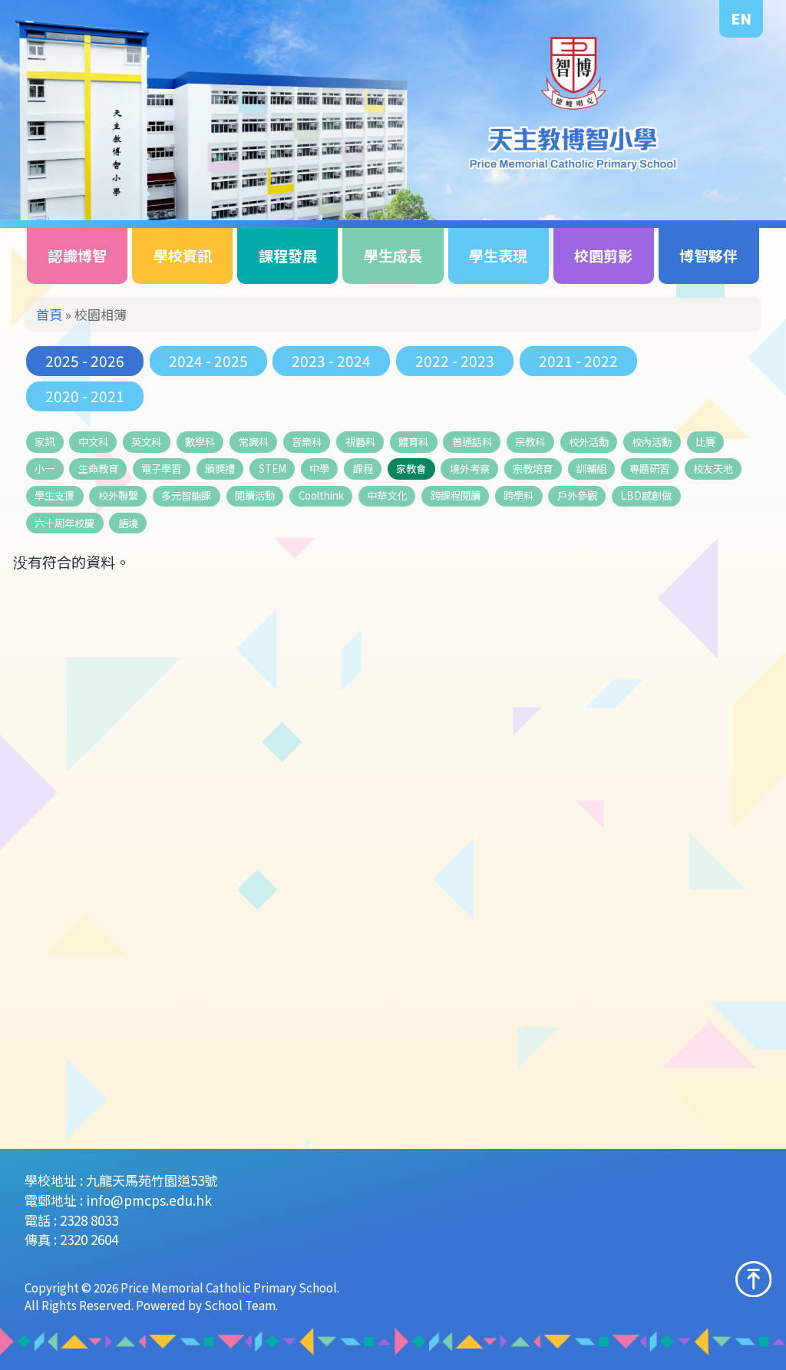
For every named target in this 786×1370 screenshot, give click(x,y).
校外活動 (589, 441)
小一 (44, 468)
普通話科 (472, 441)
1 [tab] (735, 190)
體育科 (413, 441)
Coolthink (321, 495)
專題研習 (649, 468)
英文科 (146, 441)
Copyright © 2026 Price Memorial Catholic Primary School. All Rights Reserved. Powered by (182, 1296)
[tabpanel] (393, 110)
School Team (240, 1304)
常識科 (254, 441)
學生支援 (54, 495)
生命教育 (98, 468)
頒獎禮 (220, 468)
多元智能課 (186, 495)
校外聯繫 (118, 495)
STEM (272, 468)
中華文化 (387, 495)
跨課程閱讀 (456, 495)
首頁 (49, 314)
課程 (363, 468)
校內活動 (652, 441)
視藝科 (360, 441)
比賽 (705, 441)
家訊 (44, 441)
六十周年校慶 (64, 523)
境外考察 (470, 468)
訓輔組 (591, 468)
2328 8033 (89, 1220)
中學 (319, 468)
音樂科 (307, 441)
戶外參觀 (577, 495)
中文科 (93, 441)
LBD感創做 (646, 495)
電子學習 (161, 468)
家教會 (411, 468)
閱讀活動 (255, 495)
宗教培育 (533, 468)
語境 (128, 523)
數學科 (200, 441)
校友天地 (713, 468)
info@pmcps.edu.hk (149, 1200)
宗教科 (530, 441)
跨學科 (518, 495)
